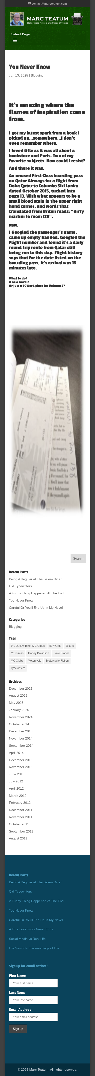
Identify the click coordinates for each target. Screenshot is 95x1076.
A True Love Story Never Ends (31, 929)
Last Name (17, 992)
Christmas (17, 653)
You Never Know (21, 600)
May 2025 (16, 703)
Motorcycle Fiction (57, 660)
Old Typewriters (20, 586)
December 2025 (21, 688)
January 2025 (19, 710)
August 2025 (18, 695)
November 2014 (21, 738)
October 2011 (19, 824)
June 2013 (16, 774)
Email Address (20, 1009)
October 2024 (19, 724)
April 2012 (16, 788)
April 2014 (16, 753)
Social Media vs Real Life (27, 939)
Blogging (37, 75)
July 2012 (16, 781)
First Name (17, 975)
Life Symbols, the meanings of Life (34, 948)
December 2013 (21, 760)
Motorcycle (35, 660)
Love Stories (61, 653)
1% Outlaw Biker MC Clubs (28, 645)
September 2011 (21, 831)
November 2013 (21, 767)
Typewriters (18, 668)
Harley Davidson (38, 653)
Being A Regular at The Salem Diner (35, 579)
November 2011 (20, 817)
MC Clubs (17, 660)
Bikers (70, 645)
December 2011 (20, 810)
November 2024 (21, 717)
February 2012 (20, 802)
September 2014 (21, 745)
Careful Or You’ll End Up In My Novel (36, 607)
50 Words (55, 645)
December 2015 (21, 731)
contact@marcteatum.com (49, 3)
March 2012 (18, 795)
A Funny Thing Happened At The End (36, 593)
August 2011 (18, 838)
